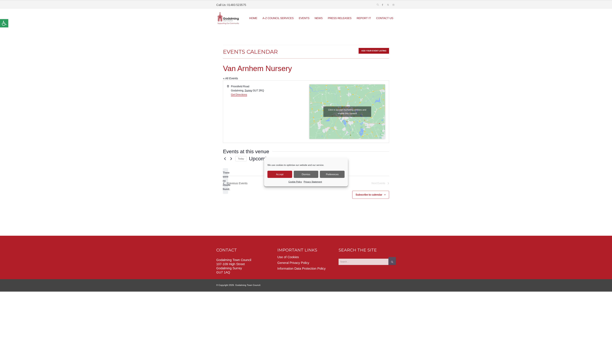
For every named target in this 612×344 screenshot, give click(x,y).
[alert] (225, 181)
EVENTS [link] (304, 18)
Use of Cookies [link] (288, 257)
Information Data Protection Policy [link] (301, 268)
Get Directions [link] (239, 94)
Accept (279, 174)
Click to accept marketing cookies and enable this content (347, 111)
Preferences (332, 174)
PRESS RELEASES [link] (339, 18)
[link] (4, 23)
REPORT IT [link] (364, 18)
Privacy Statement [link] (313, 181)
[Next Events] (231, 159)
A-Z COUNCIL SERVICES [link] (278, 18)
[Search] (392, 261)
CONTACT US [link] (384, 18)
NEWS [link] (319, 18)
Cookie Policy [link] (295, 181)
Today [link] (241, 158)
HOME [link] (253, 18)
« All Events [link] (230, 78)
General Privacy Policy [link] (293, 263)
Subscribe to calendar (369, 194)
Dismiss (306, 174)
